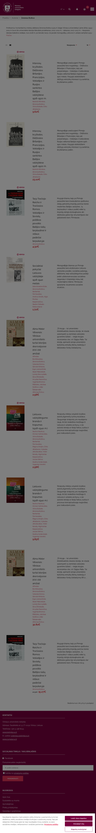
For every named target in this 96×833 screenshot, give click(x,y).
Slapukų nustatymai (78, 829)
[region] (47, 823)
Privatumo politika (51, 824)
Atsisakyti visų (78, 824)
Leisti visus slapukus (79, 818)
